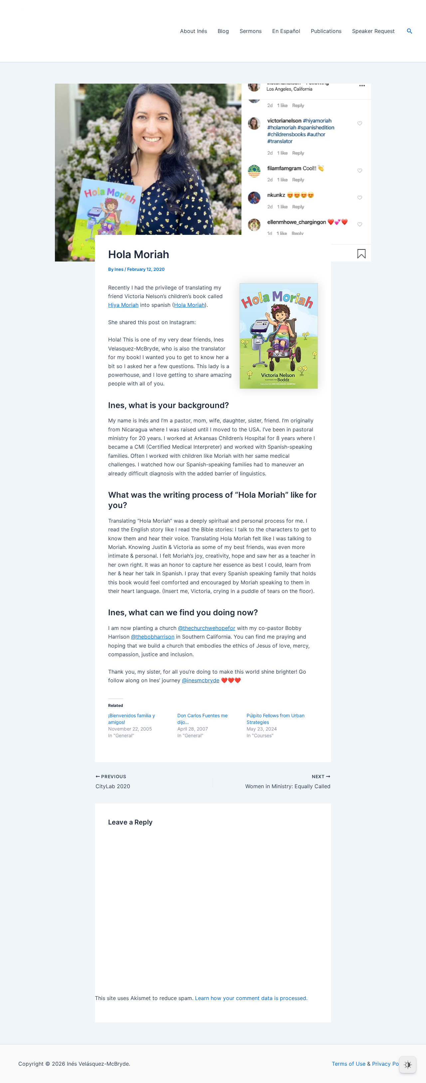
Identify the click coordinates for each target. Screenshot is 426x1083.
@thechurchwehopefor (206, 628)
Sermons (251, 31)
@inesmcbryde (200, 680)
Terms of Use (348, 1063)
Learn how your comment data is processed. (251, 998)
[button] (410, 31)
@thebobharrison (152, 636)
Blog (223, 31)
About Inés (193, 31)
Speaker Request (373, 31)
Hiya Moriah (123, 304)
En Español (286, 31)
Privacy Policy (390, 1063)
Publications (326, 31)
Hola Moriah (189, 304)
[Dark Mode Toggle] (407, 1064)
